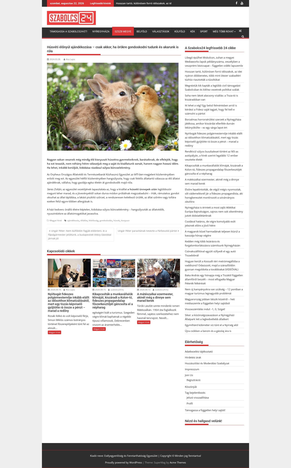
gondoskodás (106, 220)
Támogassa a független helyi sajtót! (205, 410)
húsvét (117, 220)
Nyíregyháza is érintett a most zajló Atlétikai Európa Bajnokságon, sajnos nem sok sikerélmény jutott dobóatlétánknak (214, 211)
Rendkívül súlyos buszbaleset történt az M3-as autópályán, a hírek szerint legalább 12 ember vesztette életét (211, 155)
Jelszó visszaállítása (198, 397)
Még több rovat (223, 31)
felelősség (93, 220)
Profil (190, 403)
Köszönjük (191, 386)
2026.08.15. (100, 289)
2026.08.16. (55, 289)
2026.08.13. (145, 289)
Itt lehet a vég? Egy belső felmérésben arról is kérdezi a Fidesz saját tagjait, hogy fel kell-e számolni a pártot (211, 109)
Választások (160, 31)
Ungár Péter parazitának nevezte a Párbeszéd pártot (147, 230)
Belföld (142, 31)
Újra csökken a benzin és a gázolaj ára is (208, 331)
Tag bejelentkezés (195, 392)
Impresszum (192, 369)
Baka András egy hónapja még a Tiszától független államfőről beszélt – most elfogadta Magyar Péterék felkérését (214, 279)
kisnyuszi (125, 220)
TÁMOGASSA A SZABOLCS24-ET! (68, 31)
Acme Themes (178, 462)
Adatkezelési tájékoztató (199, 351)
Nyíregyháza (100, 31)
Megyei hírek (56, 220)
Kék (192, 31)
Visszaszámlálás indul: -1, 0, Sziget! (205, 309)
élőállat (83, 220)
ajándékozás (73, 220)
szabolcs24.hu (117, 289)
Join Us (189, 375)
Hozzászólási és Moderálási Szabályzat (207, 363)
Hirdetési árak (193, 357)
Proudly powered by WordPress (123, 462)
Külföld (179, 31)
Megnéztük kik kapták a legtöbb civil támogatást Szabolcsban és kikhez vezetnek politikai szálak (172, 3)
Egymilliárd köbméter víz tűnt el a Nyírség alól (211, 325)
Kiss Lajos (70, 59)
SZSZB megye (123, 31)
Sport (204, 31)
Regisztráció (193, 380)
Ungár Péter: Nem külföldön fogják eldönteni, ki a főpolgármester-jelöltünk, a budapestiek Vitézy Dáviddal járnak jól (79, 234)
